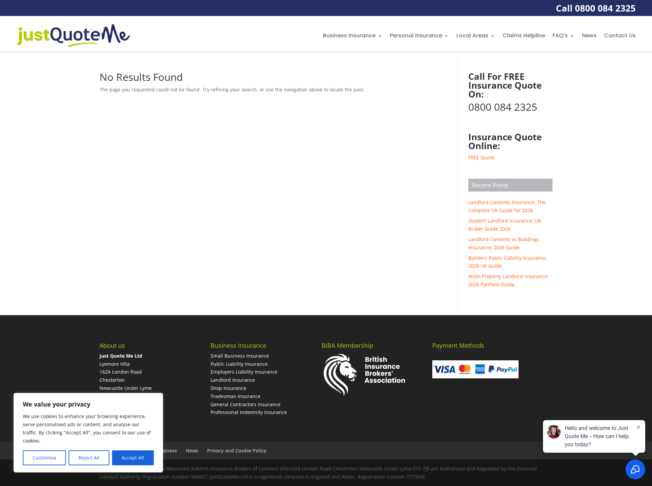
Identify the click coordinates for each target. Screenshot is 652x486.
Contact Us (620, 35)
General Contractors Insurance (245, 404)
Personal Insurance (416, 35)
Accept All (133, 457)
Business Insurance (349, 35)
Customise (44, 457)
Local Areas (472, 35)
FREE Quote (481, 157)
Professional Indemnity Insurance (249, 412)
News (589, 35)
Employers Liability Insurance (244, 371)
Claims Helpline (524, 35)
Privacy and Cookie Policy (237, 450)
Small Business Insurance (240, 356)
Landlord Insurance (233, 380)
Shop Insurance (228, 388)
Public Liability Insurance (239, 364)
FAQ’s (560, 35)
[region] (88, 432)
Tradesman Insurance (235, 396)
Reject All (88, 457)
